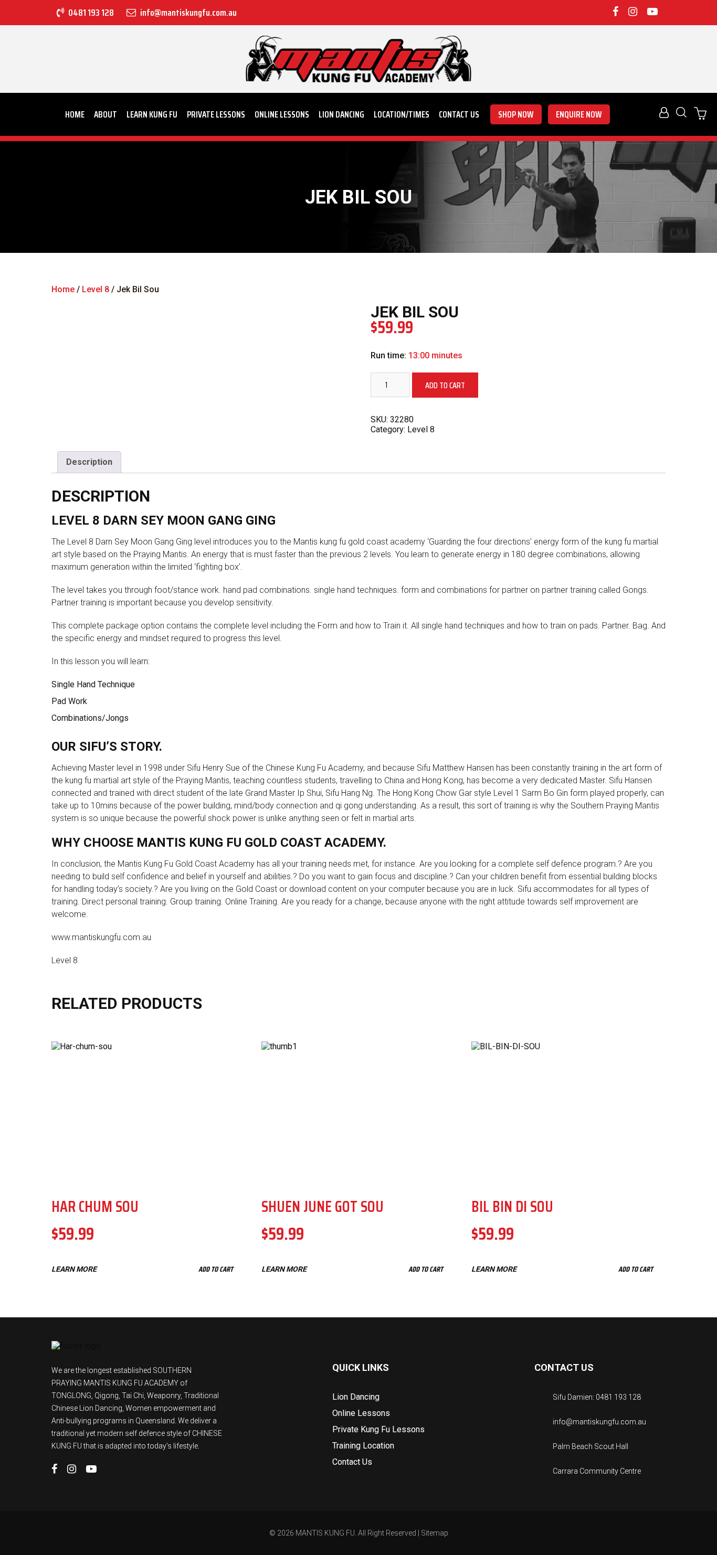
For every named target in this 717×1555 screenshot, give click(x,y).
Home (75, 114)
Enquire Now (579, 114)
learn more (74, 1269)
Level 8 (95, 289)
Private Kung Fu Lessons (378, 1429)
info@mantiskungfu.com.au (188, 12)
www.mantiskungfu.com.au (101, 937)
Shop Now (516, 114)
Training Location (363, 1446)
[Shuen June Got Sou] (358, 1112)
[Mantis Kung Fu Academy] (358, 59)
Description (89, 462)
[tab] (89, 462)
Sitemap (434, 1533)
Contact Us (459, 114)
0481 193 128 (90, 12)
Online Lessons (282, 114)
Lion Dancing (341, 114)
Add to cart (445, 385)
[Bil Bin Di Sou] (568, 1112)
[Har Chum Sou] (148, 1112)
